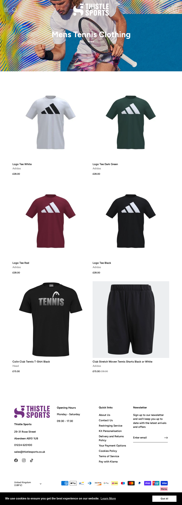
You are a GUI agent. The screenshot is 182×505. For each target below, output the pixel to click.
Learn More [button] (108, 498)
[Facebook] (16, 460)
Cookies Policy (108, 451)
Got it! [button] (164, 498)
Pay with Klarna (108, 461)
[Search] (14, 10)
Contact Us (106, 420)
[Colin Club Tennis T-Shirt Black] (50, 319)
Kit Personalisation (110, 431)
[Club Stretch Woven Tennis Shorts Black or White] (131, 319)
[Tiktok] (31, 460)
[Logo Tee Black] (131, 221)
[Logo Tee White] (50, 122)
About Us (104, 415)
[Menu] (6, 10)
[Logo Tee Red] (50, 221)
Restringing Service (110, 425)
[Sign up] (166, 438)
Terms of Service (109, 456)
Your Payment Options (112, 445)
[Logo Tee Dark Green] (131, 122)
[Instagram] (24, 460)
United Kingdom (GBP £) (22, 484)
